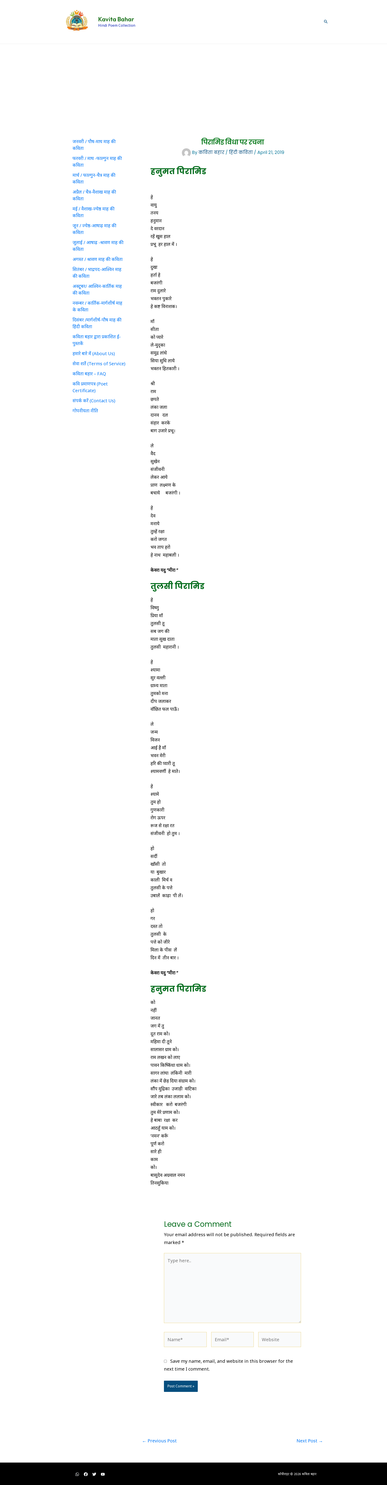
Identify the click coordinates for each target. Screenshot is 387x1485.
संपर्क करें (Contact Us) (94, 401)
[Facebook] (86, 1474)
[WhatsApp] (77, 1474)
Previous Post (159, 1441)
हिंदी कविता (241, 152)
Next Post (310, 1441)
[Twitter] (94, 1474)
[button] (326, 22)
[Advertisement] (193, 77)
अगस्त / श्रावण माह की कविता (98, 259)
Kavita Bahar (116, 19)
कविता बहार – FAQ (89, 374)
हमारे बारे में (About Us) (94, 353)
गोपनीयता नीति (85, 411)
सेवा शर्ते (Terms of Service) (99, 364)
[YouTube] (103, 1474)
